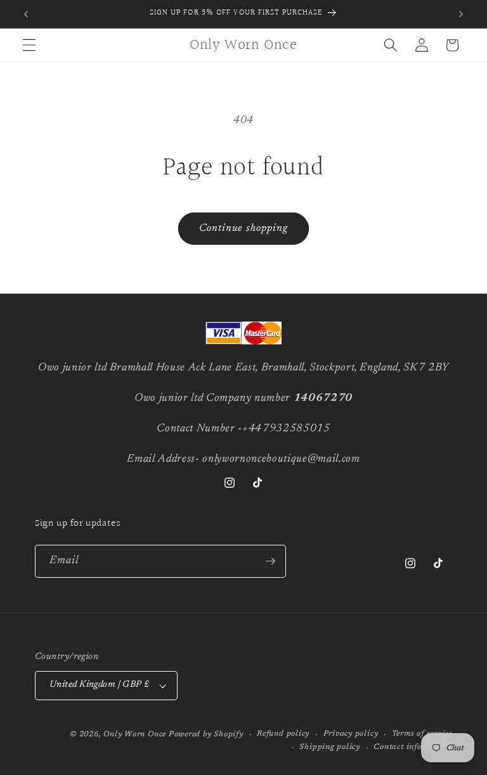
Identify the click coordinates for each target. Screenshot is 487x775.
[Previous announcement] (26, 14)
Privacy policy (351, 734)
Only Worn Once (134, 734)
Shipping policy (329, 747)
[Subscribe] (270, 561)
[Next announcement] (461, 14)
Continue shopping (244, 228)
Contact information (412, 747)
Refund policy (283, 734)
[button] (29, 45)
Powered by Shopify (206, 734)
